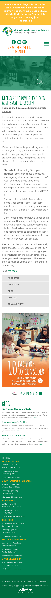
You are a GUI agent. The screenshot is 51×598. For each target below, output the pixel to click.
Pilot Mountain (10, 461)
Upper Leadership (11, 559)
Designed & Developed (25, 592)
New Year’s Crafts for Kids (14, 422)
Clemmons (7, 520)
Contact (12, 298)
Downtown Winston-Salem (17, 481)
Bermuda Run (9, 500)
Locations (13, 285)
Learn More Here (28, 393)
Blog (10, 291)
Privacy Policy (16, 304)
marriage (12, 271)
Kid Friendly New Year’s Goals (16, 409)
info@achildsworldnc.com (11, 569)
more (35, 418)
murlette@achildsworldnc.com (13, 516)
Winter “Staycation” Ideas (14, 435)
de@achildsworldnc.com (11, 478)
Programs (13, 278)
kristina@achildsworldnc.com (12, 536)
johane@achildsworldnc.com (12, 497)
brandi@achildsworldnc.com (12, 556)
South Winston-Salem (14, 539)
